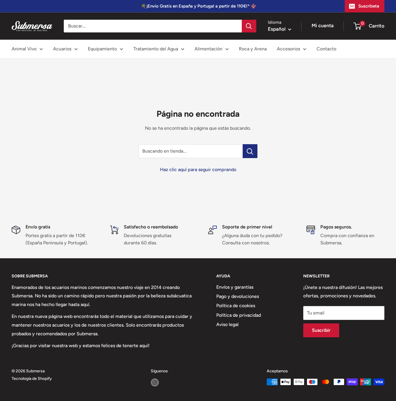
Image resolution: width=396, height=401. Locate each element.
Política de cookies (235, 305)
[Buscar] (249, 26)
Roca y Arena (253, 49)
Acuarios (62, 49)
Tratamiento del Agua (155, 49)
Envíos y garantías (234, 287)
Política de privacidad (238, 315)
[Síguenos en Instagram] (155, 382)
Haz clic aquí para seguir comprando (198, 169)
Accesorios (288, 49)
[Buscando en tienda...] (250, 151)
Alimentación (208, 49)
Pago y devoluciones (237, 296)
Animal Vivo (24, 49)
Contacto (326, 49)
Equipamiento (102, 49)
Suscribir (321, 330)
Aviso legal (227, 324)
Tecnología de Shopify (32, 378)
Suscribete (368, 6)
